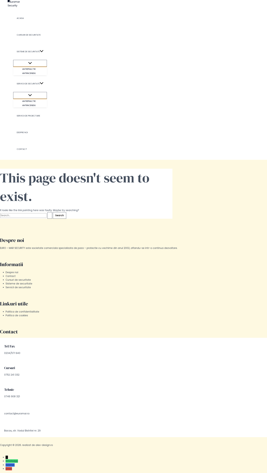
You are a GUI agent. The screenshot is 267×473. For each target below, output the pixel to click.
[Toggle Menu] (30, 63)
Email (9, 468)
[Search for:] (26, 215)
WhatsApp (12, 461)
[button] (41, 51)
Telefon (10, 465)
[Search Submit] (49, 215)
